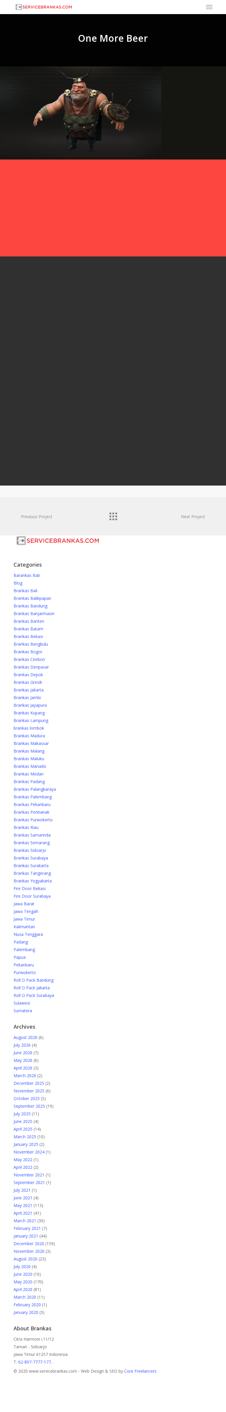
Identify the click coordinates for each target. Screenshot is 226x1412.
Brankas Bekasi (28, 636)
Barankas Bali (27, 575)
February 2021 (27, 1228)
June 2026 (23, 1052)
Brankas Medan (29, 774)
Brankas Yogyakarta (33, 881)
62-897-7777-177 (34, 1362)
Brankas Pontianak (31, 812)
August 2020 (25, 1259)
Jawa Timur (24, 919)
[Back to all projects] (113, 515)
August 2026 (25, 1037)
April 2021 (23, 1213)
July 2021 (22, 1190)
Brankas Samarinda (32, 835)
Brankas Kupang (29, 713)
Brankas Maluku (29, 758)
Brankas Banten (29, 621)
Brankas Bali (25, 590)
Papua (20, 957)
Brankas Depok (28, 674)
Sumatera (23, 1010)
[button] (209, 7)
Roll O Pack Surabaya (34, 995)
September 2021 (29, 1182)
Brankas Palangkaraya (35, 789)
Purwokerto (25, 972)
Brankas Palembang (33, 797)
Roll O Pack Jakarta (32, 987)
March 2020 (25, 1297)
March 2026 (25, 1075)
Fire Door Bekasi (30, 888)
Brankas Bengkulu (31, 644)
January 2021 (26, 1236)
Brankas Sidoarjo (30, 850)
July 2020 (22, 1266)
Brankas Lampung (31, 720)
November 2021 (29, 1175)
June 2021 (23, 1198)
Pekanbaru (24, 965)
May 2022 (23, 1159)
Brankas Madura (29, 735)
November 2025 (29, 1091)
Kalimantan (24, 926)
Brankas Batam (28, 629)
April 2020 (23, 1289)
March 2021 (25, 1220)
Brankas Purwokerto (33, 819)
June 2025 (23, 1121)
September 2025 (29, 1106)
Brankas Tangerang (32, 873)
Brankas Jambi (27, 697)
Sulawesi (22, 1003)
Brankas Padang (29, 781)
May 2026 (23, 1060)
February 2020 (27, 1304)
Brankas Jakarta (29, 690)
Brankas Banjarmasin (34, 613)
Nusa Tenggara (28, 934)
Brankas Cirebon (29, 659)
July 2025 (22, 1113)
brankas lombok (29, 728)
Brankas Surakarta (31, 865)
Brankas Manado (30, 766)
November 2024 (29, 1152)
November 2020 (29, 1251)
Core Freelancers (140, 1371)
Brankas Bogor (28, 651)
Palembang (24, 949)
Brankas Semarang (32, 842)
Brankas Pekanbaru (32, 804)
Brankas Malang (29, 751)
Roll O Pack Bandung (34, 980)
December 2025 (29, 1083)
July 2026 (22, 1045)
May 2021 (23, 1205)
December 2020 (29, 1243)
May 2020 (23, 1282)
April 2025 (23, 1129)
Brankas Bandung (30, 606)
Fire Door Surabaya (32, 896)
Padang (21, 942)
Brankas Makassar (31, 743)
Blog (18, 583)
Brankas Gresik (28, 682)
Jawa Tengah (26, 911)
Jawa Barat (24, 903)
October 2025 (27, 1098)
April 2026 (23, 1068)
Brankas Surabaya (31, 858)
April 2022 (23, 1167)
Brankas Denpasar (31, 667)
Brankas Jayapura (30, 705)
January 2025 (26, 1144)
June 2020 (23, 1274)
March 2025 (25, 1136)
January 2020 (26, 1312)
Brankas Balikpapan (32, 598)
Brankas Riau (26, 827)
